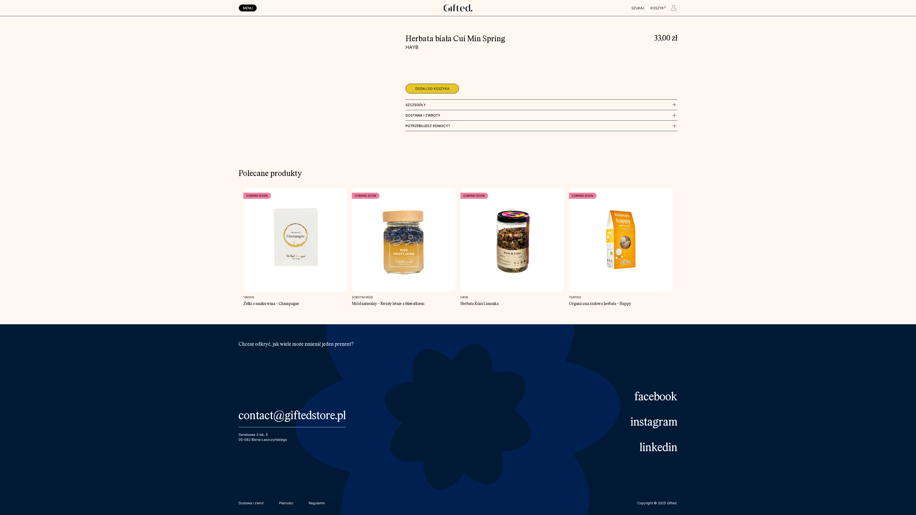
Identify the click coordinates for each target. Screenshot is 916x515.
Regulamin (317, 503)
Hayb (412, 47)
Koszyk (658, 8)
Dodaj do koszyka (432, 89)
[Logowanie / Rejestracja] (673, 9)
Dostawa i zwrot (251, 503)
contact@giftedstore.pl (292, 416)
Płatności (286, 503)
